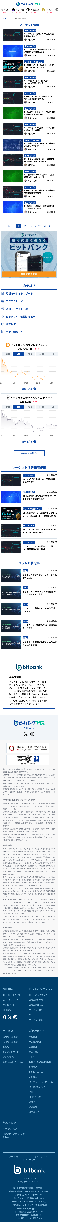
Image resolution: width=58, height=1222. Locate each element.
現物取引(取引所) (10, 1036)
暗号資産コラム (36, 1005)
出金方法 (33, 1066)
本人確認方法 (35, 1041)
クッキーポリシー (41, 1156)
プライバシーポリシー (19, 1156)
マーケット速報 (36, 1020)
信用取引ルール (36, 1072)
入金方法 (33, 1046)
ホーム (5, 18)
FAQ (31, 1092)
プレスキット (9, 1005)
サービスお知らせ (37, 1087)
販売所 (6, 1046)
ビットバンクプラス (38, 995)
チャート (33, 1015)
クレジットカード (11, 1051)
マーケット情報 (36, 1010)
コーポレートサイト (12, 995)
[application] (29, 372)
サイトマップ (29, 1160)
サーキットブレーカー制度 (41, 1082)
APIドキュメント (36, 1097)
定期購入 (33, 1077)
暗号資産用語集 (36, 1000)
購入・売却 (34, 1051)
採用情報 (7, 1010)
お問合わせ (34, 1112)
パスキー (33, 1102)
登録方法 (33, 1036)
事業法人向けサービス (13, 1061)
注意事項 (33, 1107)
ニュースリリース (11, 1000)
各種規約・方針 (10, 1128)
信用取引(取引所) (10, 1041)
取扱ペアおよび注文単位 (40, 1061)
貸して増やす (9, 1056)
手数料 (32, 1056)
